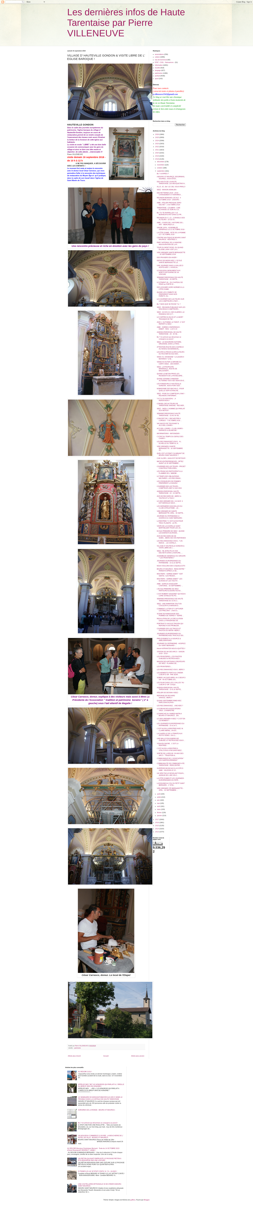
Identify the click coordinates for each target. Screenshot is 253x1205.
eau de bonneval (161, 60)
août (159, 794)
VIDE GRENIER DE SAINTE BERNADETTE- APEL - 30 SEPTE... (170, 512)
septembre (161, 171)
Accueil (106, 1056)
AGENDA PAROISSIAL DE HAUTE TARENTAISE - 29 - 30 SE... (169, 333)
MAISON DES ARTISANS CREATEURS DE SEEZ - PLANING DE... (171, 662)
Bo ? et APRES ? (163, 174)
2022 (157, 147)
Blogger (146, 1200)
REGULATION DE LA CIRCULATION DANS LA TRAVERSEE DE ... (170, 619)
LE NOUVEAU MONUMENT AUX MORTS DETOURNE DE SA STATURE (168, 272)
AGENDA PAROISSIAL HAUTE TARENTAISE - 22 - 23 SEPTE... (169, 492)
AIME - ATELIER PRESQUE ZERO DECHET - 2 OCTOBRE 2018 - (169, 204)
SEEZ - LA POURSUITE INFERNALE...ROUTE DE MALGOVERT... (167, 369)
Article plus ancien (137, 1056)
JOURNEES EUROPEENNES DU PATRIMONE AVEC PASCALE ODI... (170, 634)
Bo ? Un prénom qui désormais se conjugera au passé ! (169, 338)
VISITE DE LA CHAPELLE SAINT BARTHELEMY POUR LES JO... (169, 527)
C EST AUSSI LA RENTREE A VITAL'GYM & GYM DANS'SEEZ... (170, 749)
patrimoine (77, 1048)
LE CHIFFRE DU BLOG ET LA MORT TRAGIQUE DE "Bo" (170, 318)
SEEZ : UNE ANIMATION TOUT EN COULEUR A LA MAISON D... (169, 605)
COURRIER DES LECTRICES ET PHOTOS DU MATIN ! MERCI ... (169, 629)
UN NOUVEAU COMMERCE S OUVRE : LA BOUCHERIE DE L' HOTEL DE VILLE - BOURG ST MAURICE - (100, 1136)
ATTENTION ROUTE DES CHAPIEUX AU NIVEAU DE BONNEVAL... (170, 348)
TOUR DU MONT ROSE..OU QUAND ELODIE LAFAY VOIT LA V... (170, 248)
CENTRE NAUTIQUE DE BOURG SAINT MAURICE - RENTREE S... (171, 238)
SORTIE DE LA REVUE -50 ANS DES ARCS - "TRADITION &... (170, 754)
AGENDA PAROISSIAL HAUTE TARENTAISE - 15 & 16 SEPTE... (169, 688)
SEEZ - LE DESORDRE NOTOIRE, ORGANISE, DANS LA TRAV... (169, 343)
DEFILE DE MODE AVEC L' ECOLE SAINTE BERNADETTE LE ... (169, 261)
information (159, 65)
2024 (157, 141)
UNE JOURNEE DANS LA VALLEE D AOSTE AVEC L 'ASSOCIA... (170, 266)
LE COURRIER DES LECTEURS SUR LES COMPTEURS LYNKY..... (170, 300)
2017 (157, 819)
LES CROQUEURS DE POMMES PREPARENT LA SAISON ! (169, 482)
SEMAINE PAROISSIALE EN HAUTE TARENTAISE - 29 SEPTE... (170, 278)
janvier (159, 815)
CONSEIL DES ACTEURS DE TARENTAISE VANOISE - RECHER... (171, 404)
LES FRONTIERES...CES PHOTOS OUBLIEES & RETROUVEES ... (169, 657)
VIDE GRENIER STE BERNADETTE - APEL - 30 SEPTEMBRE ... (170, 789)
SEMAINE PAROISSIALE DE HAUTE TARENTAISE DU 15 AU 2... (170, 600)
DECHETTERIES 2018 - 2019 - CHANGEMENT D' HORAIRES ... (169, 194)
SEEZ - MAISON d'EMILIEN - (167, 190)
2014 (157, 829)
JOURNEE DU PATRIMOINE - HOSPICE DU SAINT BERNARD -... (171, 644)
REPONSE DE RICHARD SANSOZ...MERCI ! (166, 696)
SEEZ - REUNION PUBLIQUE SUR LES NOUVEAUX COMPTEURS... (171, 308)
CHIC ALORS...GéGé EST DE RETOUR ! (171, 458)
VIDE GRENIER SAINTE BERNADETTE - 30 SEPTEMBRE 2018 (171, 253)
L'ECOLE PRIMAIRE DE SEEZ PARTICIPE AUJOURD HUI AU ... (169, 590)
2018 (157, 159)
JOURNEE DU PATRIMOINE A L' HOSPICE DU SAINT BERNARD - (170, 517)
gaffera (132, 1200)
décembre (161, 162)
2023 (157, 144)
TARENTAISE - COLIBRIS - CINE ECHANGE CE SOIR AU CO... (168, 209)
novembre (161, 165)
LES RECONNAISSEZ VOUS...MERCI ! (171, 669)
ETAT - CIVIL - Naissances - (164, 62)
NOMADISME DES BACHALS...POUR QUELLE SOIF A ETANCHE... (170, 389)
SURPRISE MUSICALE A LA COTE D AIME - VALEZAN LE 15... (170, 769)
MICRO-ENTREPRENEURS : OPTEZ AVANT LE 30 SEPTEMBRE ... (170, 462)
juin (158, 800)
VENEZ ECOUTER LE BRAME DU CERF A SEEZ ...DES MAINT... (169, 363)
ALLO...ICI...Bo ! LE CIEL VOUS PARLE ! (171, 187)
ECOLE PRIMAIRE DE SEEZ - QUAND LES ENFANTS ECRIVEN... (170, 532)
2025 (157, 137)
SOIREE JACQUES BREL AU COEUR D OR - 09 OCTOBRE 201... (171, 678)
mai (158, 803)
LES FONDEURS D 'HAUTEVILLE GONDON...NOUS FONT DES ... (169, 385)
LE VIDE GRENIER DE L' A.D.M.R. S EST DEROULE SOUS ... (170, 502)
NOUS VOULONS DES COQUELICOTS (171, 566)
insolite (157, 68)
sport (156, 79)
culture (157, 57)
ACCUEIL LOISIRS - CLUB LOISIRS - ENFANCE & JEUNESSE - (170, 429)
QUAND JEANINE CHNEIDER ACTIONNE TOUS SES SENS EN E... (171, 380)
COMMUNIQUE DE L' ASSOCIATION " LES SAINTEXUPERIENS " (170, 759)
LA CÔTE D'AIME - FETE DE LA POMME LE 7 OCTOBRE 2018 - (171, 233)
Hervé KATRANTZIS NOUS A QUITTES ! (171, 648)
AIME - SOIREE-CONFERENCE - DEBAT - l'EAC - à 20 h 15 (169, 328)
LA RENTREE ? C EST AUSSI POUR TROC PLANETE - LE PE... (170, 522)
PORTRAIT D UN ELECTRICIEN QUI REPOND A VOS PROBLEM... (170, 624)
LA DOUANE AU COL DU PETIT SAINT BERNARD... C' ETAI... (171, 784)
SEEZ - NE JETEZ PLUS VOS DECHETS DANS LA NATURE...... (170, 552)
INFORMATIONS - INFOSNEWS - (168, 433)
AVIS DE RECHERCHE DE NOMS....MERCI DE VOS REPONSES (171, 537)
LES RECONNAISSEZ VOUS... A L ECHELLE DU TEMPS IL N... (169, 442)
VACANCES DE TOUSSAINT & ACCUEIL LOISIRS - (168, 424)
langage (158, 70)
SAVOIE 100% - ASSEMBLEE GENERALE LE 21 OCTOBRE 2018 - (171, 228)
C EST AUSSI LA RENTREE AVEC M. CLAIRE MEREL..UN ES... (170, 729)
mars (159, 809)
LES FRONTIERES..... (164, 666)
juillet (159, 797)
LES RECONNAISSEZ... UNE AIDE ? (170, 706)
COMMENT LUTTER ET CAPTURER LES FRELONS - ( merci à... (170, 610)
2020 (157, 153)
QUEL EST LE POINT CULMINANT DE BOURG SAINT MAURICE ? (170, 454)
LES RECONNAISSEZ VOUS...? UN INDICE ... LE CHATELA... (170, 542)
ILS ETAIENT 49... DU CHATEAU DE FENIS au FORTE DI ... (170, 283)
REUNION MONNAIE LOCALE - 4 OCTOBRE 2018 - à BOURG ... (169, 199)
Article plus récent (74, 1056)
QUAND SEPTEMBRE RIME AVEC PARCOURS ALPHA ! (169, 701)
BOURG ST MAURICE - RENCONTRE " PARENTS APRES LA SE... (171, 570)
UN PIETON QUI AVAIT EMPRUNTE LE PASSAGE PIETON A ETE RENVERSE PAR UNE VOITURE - (99, 1159)
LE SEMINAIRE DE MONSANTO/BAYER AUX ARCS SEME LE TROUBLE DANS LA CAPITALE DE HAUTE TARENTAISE (100, 1098)
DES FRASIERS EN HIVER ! (167, 257)
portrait (157, 76)
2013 (157, 832)
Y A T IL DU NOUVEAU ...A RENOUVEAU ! (166, 399)
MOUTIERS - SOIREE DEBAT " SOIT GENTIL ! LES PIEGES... (170, 575)
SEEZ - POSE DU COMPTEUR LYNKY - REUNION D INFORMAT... (171, 394)
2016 (157, 822)
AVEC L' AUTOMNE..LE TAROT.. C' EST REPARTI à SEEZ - (171, 323)
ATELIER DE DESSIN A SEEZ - (168, 693)
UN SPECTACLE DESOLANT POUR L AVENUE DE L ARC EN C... (170, 774)
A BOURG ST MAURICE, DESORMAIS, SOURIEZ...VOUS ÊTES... (171, 177)
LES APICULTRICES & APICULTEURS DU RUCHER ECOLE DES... (170, 353)
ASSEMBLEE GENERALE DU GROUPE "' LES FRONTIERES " (171, 557)
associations (159, 54)
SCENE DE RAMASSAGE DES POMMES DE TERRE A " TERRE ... (170, 615)
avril (158, 806)
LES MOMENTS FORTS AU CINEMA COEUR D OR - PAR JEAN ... (170, 674)
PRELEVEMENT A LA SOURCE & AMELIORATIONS (169, 639)
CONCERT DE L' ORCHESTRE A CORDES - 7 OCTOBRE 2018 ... (169, 419)
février (159, 812)
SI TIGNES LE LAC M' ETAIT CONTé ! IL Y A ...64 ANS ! (97, 1171)
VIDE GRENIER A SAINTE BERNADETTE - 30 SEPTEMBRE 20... (170, 448)
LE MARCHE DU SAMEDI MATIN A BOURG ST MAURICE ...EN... (169, 714)
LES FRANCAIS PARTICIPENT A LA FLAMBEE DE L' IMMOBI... (169, 472)
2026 (157, 134)
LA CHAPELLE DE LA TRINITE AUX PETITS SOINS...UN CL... (169, 734)
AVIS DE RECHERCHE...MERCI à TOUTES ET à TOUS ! (169, 497)
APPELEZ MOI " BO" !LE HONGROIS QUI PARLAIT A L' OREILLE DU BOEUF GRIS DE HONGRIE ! (101, 1085)
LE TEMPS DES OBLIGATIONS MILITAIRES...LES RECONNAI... (169, 477)
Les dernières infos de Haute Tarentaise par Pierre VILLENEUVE (126, 22)
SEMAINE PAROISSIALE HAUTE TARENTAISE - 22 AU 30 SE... (168, 414)
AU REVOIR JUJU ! (85, 1072)
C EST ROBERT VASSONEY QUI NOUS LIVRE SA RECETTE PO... (171, 595)
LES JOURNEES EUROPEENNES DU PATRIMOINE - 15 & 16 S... (170, 724)
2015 (157, 826)
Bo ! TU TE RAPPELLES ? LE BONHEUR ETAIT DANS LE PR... (170, 214)
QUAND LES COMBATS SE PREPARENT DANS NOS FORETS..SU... (167, 294)
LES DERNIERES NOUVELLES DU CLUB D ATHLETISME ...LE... (169, 507)
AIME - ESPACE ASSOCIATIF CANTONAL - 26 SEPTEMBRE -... (170, 585)
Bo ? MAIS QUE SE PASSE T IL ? (169, 304)
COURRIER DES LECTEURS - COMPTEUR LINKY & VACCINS (169, 487)
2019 (157, 156)
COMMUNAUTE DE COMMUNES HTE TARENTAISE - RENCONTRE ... (170, 764)
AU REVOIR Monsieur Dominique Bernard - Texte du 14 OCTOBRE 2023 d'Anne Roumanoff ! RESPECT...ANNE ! (93, 1149)
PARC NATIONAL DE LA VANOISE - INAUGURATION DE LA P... (169, 243)
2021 (157, 150)
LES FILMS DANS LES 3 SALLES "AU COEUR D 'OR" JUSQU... (170, 683)
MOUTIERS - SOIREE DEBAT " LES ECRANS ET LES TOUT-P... (169, 580)
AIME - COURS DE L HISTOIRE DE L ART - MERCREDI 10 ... (170, 223)
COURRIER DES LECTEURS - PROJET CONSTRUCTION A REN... (171, 467)
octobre (160, 168)
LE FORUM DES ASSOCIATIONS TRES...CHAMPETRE (169, 709)
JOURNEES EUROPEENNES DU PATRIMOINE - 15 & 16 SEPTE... (169, 562)
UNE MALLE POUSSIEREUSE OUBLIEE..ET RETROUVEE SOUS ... (171, 739)
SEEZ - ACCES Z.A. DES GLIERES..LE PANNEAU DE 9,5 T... (170, 313)
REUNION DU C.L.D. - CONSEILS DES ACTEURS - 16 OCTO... (171, 219)
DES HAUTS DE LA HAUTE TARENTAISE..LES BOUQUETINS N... (171, 182)
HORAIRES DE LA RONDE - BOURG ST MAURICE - (97, 1110)
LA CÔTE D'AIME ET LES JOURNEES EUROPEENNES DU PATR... (170, 779)
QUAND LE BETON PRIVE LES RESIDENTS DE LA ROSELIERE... (170, 375)
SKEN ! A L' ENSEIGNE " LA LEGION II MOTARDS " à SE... (170, 358)
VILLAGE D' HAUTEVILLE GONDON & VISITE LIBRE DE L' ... (170, 547)
